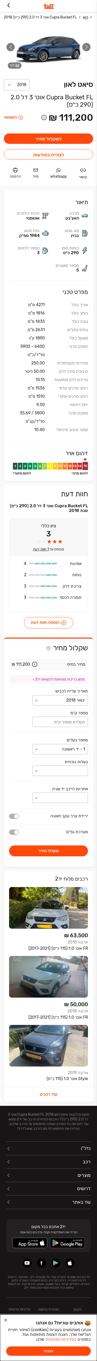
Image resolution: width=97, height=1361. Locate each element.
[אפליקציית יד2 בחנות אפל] (69, 1263)
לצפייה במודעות (48, 155)
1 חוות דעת (41, 549)
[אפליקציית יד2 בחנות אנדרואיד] (55, 1263)
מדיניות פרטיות (19, 1309)
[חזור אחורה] (8, 6)
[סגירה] (6, 1320)
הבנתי (48, 1351)
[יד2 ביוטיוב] (27, 1263)
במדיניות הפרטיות (61, 1339)
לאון (85, 17)
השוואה (10, 117)
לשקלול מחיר (48, 139)
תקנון (77, 1309)
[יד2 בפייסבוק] (41, 1263)
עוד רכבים (48, 1094)
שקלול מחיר (48, 850)
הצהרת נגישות (48, 1309)
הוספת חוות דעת (45, 622)
